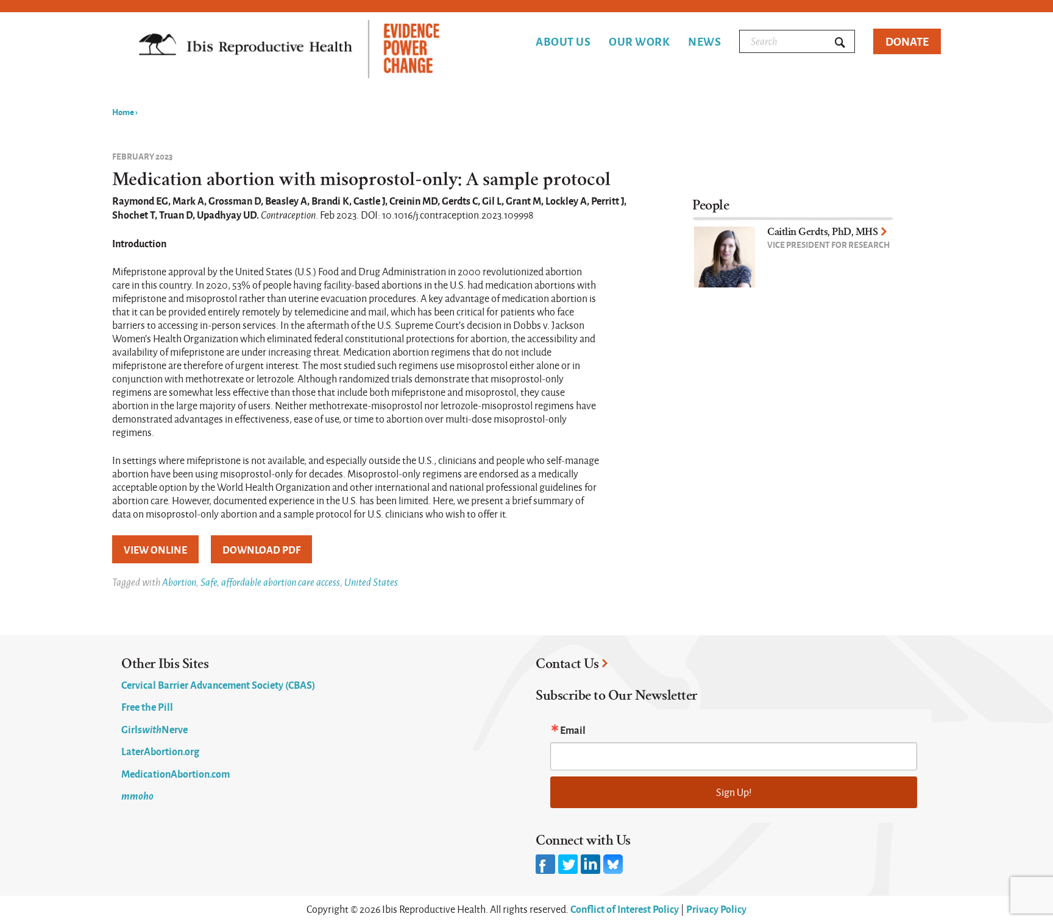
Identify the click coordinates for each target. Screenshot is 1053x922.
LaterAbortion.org (160, 751)
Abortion (179, 582)
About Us (563, 41)
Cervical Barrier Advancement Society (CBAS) (218, 684)
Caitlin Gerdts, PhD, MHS (822, 232)
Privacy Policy (716, 908)
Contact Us (567, 664)
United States (371, 582)
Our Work (639, 41)
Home (123, 111)
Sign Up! (734, 792)
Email (573, 729)
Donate (907, 41)
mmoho (137, 795)
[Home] (289, 50)
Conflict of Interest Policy (624, 908)
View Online (155, 549)
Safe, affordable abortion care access (270, 582)
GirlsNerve (154, 729)
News (704, 41)
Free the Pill (147, 706)
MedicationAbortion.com (175, 773)
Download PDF (261, 549)
